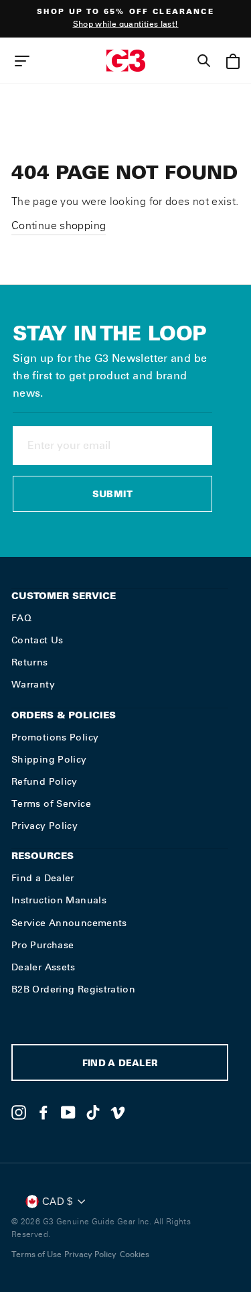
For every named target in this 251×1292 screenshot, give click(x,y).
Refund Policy (44, 781)
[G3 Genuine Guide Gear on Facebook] (43, 1112)
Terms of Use (36, 1254)
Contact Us (37, 640)
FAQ (21, 617)
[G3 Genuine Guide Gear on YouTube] (68, 1112)
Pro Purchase (42, 945)
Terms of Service (51, 803)
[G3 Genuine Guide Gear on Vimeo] (117, 1112)
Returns (29, 662)
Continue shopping (58, 225)
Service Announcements (69, 922)
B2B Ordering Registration (73, 989)
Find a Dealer (42, 878)
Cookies (134, 1254)
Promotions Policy (54, 737)
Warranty (33, 684)
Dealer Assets (43, 967)
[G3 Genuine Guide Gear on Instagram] (18, 1112)
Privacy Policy (44, 825)
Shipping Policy (49, 759)
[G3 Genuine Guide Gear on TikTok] (93, 1112)
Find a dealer (119, 1064)
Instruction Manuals (58, 900)
